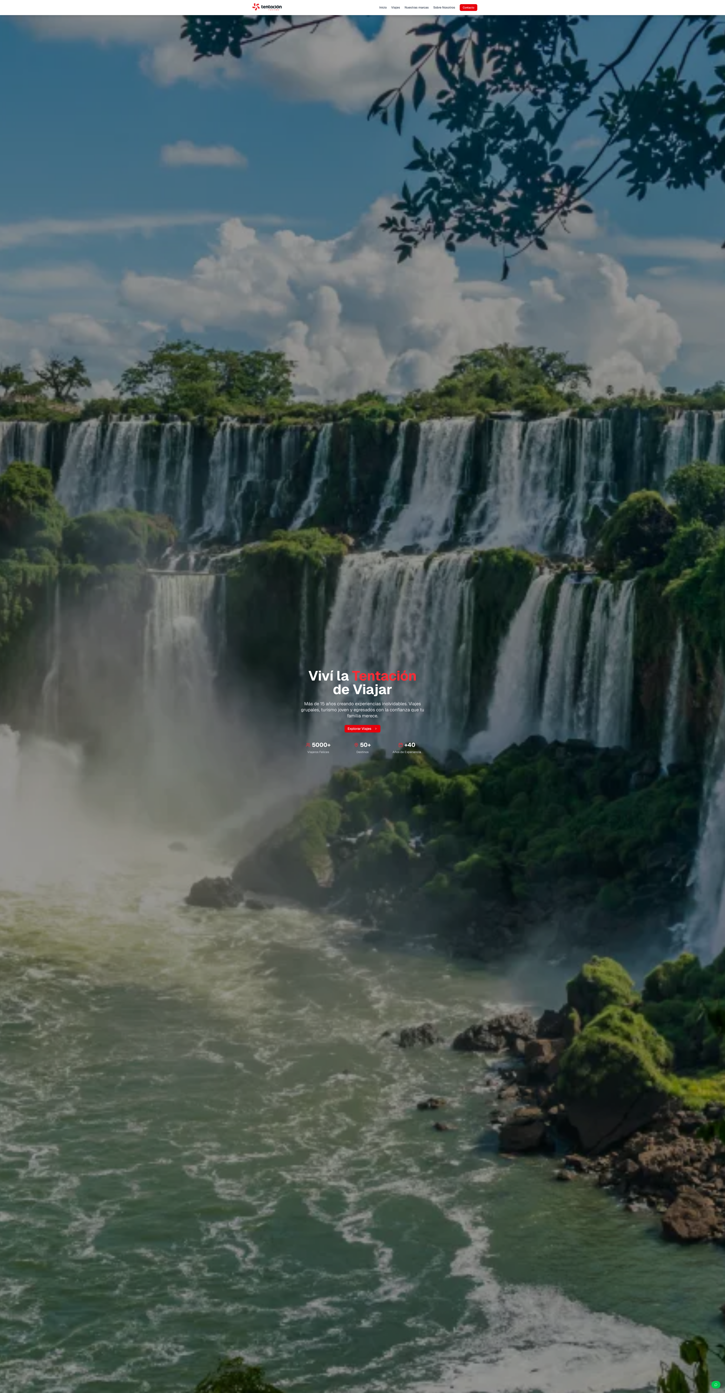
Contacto (468, 7)
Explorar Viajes (359, 728)
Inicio (383, 7)
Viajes (395, 7)
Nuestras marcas (417, 7)
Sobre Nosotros (444, 7)
